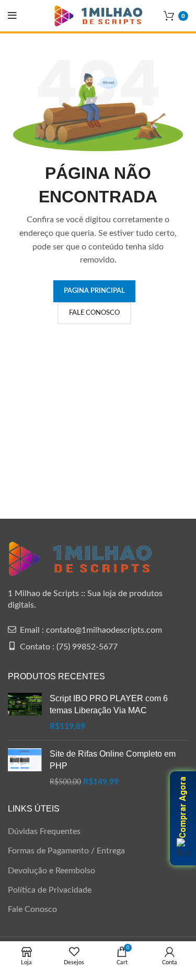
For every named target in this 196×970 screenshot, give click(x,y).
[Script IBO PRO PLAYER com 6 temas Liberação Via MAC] (25, 712)
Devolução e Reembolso (51, 870)
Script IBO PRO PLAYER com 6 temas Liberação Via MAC (109, 704)
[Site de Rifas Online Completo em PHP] (25, 768)
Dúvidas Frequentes (44, 831)
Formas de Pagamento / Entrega (66, 851)
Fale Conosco (32, 909)
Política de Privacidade (49, 890)
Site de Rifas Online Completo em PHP (113, 759)
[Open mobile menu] (12, 15)
